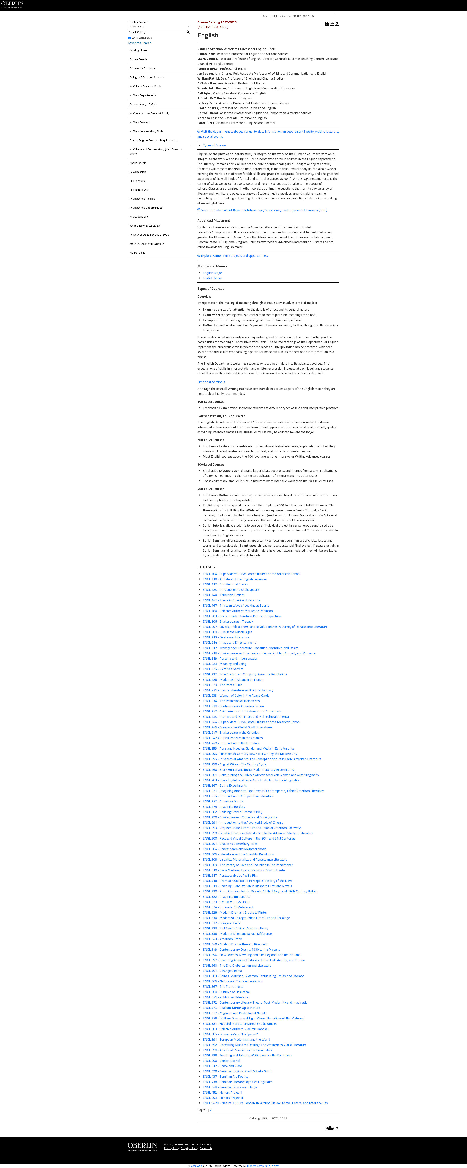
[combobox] (299, 16)
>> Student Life (139, 216)
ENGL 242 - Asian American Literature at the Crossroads (242, 711)
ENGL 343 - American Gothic (222, 938)
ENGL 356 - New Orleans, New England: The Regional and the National (252, 954)
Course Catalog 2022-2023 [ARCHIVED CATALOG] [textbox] (288, 16)
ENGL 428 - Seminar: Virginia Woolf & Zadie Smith (237, 1071)
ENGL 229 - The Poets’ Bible (222, 684)
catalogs (196, 1166)
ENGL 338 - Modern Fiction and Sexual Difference (237, 933)
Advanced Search (139, 42)
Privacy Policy (171, 1148)
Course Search (138, 59)
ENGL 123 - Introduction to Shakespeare (231, 589)
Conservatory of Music (144, 104)
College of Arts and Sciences (147, 77)
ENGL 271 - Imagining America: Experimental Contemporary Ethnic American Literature (264, 790)
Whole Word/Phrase (142, 37)
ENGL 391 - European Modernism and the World (236, 1039)
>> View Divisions (140, 122)
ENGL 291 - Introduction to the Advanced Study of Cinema (243, 822)
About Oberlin (138, 163)
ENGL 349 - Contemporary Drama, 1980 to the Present (241, 949)
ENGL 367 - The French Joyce (223, 986)
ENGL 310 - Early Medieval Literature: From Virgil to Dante (244, 870)
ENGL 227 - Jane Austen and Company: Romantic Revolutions (245, 674)
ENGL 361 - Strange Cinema (222, 970)
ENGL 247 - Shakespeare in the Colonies (231, 732)
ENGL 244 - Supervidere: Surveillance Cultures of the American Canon (251, 721)
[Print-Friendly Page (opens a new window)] (332, 24)
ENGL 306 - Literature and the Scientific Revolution (238, 854)
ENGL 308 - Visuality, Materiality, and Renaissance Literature (245, 859)
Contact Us (206, 1148)
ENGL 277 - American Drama (223, 801)
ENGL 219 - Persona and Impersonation (230, 658)
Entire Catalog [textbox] (135, 26)
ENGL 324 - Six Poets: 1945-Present (228, 907)
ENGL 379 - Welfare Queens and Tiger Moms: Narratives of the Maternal (253, 1018)
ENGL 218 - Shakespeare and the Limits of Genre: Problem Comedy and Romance (259, 653)
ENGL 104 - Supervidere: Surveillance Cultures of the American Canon (251, 573)
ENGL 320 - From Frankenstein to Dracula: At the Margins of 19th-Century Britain (260, 891)
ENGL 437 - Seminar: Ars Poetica (225, 1076)
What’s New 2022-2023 (145, 225)
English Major (212, 272)
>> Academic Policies (142, 198)
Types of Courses (215, 145)
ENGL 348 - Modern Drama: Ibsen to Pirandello (235, 944)
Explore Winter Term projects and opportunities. (234, 255)
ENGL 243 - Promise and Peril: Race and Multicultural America (246, 716)
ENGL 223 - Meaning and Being (224, 663)
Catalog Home (138, 50)
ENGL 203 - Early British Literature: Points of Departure (242, 616)
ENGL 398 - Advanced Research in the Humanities (237, 1050)
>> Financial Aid (139, 189)
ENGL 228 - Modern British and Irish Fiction (233, 679)
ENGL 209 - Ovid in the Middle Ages (227, 631)
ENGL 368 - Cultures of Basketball (227, 991)
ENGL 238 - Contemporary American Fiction (233, 706)
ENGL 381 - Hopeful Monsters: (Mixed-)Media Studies (240, 1023)
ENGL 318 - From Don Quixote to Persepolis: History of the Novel (248, 880)
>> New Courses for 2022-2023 (149, 234)
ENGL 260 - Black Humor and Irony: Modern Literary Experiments (248, 769)
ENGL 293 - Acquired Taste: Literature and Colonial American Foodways (252, 827)
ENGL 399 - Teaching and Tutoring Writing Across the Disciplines (247, 1055)
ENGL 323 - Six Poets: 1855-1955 (226, 901)
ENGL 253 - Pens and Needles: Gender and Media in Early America (248, 748)
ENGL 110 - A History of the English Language (235, 579)
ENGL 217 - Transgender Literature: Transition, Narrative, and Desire (250, 647)
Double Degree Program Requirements (153, 140)
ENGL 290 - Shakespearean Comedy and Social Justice (240, 817)
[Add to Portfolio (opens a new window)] (327, 24)
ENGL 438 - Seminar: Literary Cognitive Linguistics (238, 1081)
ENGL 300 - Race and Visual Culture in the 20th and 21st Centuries (249, 838)
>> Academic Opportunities (146, 207)
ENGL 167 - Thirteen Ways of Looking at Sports (236, 605)
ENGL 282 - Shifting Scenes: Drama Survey (232, 811)
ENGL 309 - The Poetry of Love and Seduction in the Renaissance (248, 864)
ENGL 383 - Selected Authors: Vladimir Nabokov (236, 1028)
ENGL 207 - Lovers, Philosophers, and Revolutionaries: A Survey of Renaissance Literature (265, 626)
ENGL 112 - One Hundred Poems (225, 584)
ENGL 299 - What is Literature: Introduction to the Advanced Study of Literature (258, 833)
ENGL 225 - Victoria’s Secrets (223, 668)
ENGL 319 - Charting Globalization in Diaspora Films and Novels (247, 885)
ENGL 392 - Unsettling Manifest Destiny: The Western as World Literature (255, 1044)
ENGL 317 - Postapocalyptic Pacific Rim (230, 875)
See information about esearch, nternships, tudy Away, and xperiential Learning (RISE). (264, 210)
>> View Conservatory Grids (146, 131)
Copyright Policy (189, 1148)
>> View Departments (143, 95)
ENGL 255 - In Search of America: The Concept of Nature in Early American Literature (262, 758)
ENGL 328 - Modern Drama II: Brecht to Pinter (235, 912)
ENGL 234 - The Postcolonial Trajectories (231, 700)
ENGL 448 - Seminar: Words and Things (230, 1087)
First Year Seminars (211, 381)
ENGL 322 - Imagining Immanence (226, 896)
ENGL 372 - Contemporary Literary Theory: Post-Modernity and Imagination (256, 1002)
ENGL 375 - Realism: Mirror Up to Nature (231, 1007)
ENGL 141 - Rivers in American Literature (231, 600)
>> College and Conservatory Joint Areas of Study (156, 151)
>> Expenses (137, 180)
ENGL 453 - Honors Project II (223, 1097)
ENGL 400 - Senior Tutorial (221, 1060)
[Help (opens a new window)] (337, 24)
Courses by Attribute (142, 68)
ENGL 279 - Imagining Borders (224, 806)
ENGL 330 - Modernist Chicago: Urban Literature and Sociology (246, 917)
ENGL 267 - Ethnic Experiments (225, 785)
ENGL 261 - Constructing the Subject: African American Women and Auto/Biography (261, 774)
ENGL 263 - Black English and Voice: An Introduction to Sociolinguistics (251, 780)
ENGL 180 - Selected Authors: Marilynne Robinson (238, 610)
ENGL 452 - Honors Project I (222, 1092)
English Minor (212, 278)
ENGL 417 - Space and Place (222, 1065)
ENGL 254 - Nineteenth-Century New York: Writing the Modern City (250, 753)
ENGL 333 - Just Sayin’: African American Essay (235, 928)
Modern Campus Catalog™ (263, 1166)
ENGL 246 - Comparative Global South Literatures (237, 727)
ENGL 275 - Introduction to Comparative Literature (238, 796)
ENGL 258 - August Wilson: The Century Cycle (234, 764)
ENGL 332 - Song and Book (221, 923)
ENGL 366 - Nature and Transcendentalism (233, 981)
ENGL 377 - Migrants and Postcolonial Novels (234, 1013)
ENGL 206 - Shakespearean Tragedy (228, 621)
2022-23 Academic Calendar (147, 243)
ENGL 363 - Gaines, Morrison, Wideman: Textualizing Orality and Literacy (253, 975)
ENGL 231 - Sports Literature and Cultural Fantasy (238, 690)
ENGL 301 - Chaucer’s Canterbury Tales (230, 843)
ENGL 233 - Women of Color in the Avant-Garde (236, 695)
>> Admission (138, 172)
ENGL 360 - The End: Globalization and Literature (237, 965)
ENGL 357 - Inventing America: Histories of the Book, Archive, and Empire (254, 960)
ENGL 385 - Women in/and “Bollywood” (230, 1034)
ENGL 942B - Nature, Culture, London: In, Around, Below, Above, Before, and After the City (265, 1102)
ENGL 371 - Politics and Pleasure (225, 997)
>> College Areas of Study (145, 86)
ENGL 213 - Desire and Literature (226, 637)
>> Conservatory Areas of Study (149, 113)
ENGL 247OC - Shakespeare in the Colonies (233, 737)
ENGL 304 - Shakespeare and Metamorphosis (234, 848)
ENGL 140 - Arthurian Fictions (224, 594)
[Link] (200, 210)
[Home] (12, 4)
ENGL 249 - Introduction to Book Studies (231, 743)
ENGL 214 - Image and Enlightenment (229, 642)
